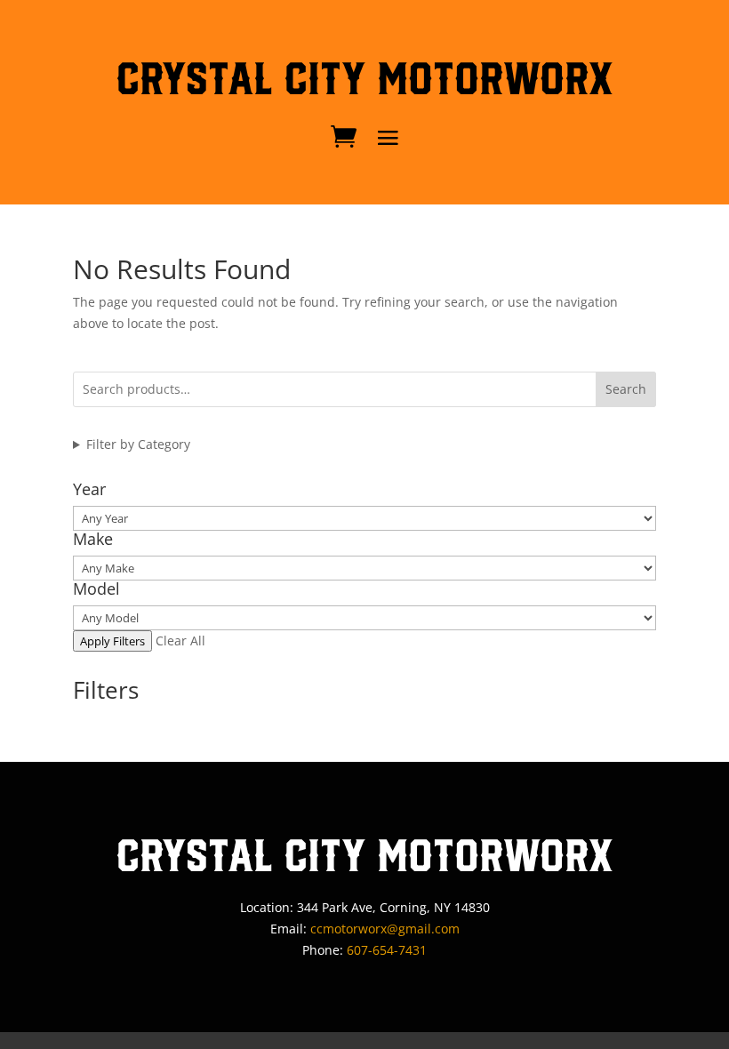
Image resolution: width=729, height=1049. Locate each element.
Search (625, 388)
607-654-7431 (387, 949)
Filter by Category (138, 444)
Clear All (180, 640)
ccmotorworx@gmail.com (385, 928)
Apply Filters (112, 641)
